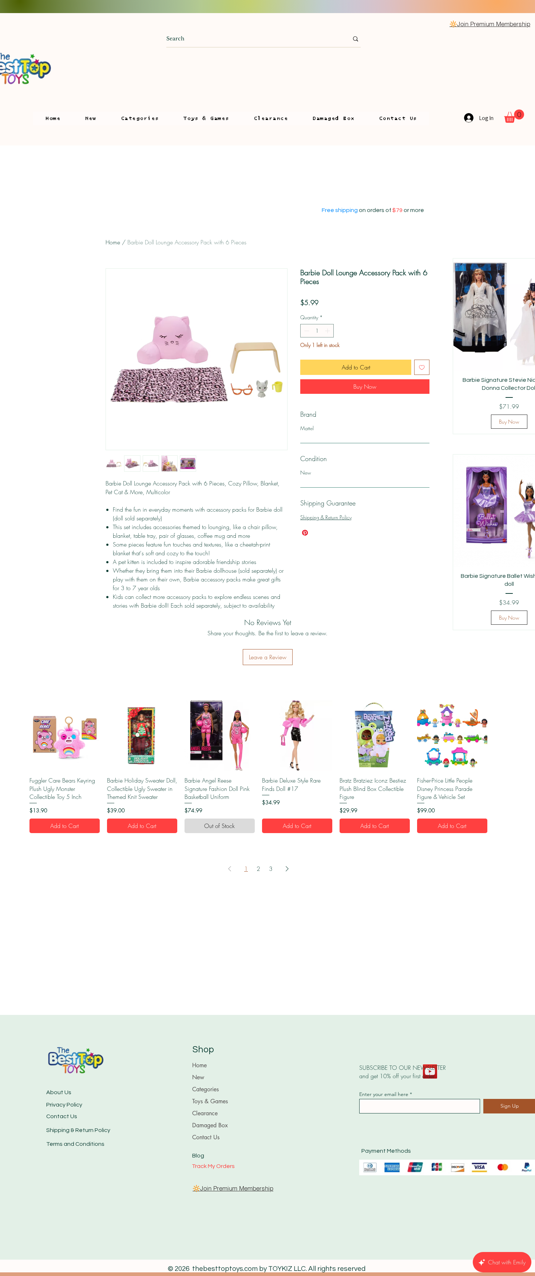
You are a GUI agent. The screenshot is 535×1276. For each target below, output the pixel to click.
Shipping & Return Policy (326, 517)
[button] (139, 118)
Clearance (205, 1113)
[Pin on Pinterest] (305, 532)
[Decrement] (305, 330)
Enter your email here (383, 1094)
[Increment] (328, 330)
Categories (205, 1089)
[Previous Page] (229, 868)
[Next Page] (287, 868)
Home (113, 242)
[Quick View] (64, 735)
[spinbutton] (317, 330)
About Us (58, 1092)
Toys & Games (210, 1101)
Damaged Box (210, 1125)
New (198, 1077)
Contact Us (61, 1116)
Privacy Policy (64, 1105)
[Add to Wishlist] (421, 367)
